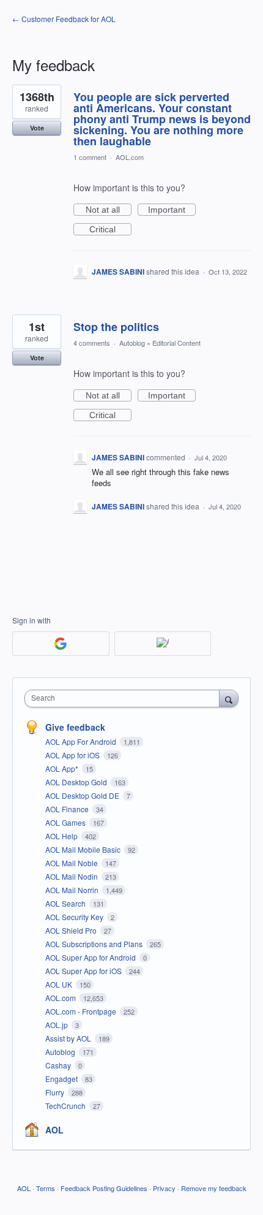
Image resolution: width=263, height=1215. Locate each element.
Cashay (59, 1065)
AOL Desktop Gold (77, 782)
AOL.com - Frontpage (81, 1011)
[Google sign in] (60, 643)
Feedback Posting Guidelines (104, 1188)
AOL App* (62, 768)
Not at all (109, 210)
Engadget (62, 1078)
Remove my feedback (213, 1188)
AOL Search (66, 903)
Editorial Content (176, 343)
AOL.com (130, 157)
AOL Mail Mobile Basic (83, 849)
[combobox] (125, 698)
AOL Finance (68, 809)
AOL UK (59, 984)
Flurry (55, 1092)
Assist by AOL (69, 1038)
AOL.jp (57, 1024)
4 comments (91, 343)
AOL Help (62, 836)
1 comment (89, 157)
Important (172, 210)
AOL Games (66, 822)
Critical (110, 229)
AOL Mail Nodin (72, 876)
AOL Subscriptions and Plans (94, 944)
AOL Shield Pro (71, 930)
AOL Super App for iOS (84, 971)
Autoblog (132, 343)
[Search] (229, 698)
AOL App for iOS (73, 755)
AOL (54, 1130)
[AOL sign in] (163, 643)
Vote (37, 127)
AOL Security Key (75, 917)
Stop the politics (116, 327)
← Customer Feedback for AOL (64, 18)
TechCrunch (66, 1105)
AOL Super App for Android (91, 957)
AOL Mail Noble (72, 863)
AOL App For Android (81, 741)
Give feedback (75, 727)
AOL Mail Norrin (72, 890)
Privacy (164, 1188)
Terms (45, 1188)
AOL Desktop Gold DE (83, 795)
